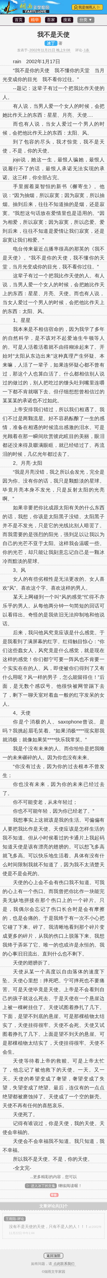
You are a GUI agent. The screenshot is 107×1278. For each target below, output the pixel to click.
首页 (19, 20)
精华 (35, 20)
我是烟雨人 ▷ (89, 7)
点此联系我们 (64, 1264)
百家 (51, 20)
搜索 (67, 20)
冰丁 (51, 43)
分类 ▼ (85, 20)
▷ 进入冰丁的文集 (40, 1186)
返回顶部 (53, 1256)
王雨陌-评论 (14, 1219)
